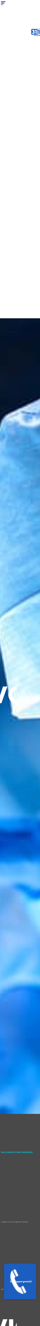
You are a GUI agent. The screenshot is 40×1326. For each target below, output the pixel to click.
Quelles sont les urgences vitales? (14, 1222)
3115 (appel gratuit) (21, 1281)
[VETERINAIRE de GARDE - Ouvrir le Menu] (3, 3)
